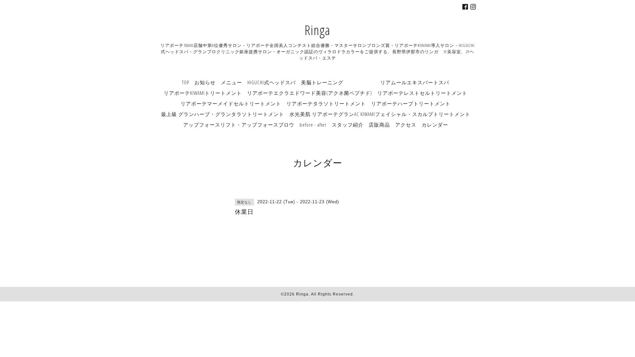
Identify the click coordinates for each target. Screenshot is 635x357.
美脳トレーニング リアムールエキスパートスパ (375, 82)
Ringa (317, 30)
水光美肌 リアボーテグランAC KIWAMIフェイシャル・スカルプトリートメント (379, 114)
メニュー (231, 82)
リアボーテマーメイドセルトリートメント (231, 103)
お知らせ (205, 82)
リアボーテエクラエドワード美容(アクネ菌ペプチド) (309, 93)
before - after (313, 124)
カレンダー (435, 124)
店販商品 (379, 124)
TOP (185, 82)
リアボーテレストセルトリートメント (422, 93)
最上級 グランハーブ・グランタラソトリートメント (222, 114)
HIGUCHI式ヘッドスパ (271, 82)
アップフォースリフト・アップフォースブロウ (238, 124)
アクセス (405, 124)
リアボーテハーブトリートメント (410, 103)
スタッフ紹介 (347, 124)
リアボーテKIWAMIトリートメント (203, 93)
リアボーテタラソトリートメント (326, 103)
